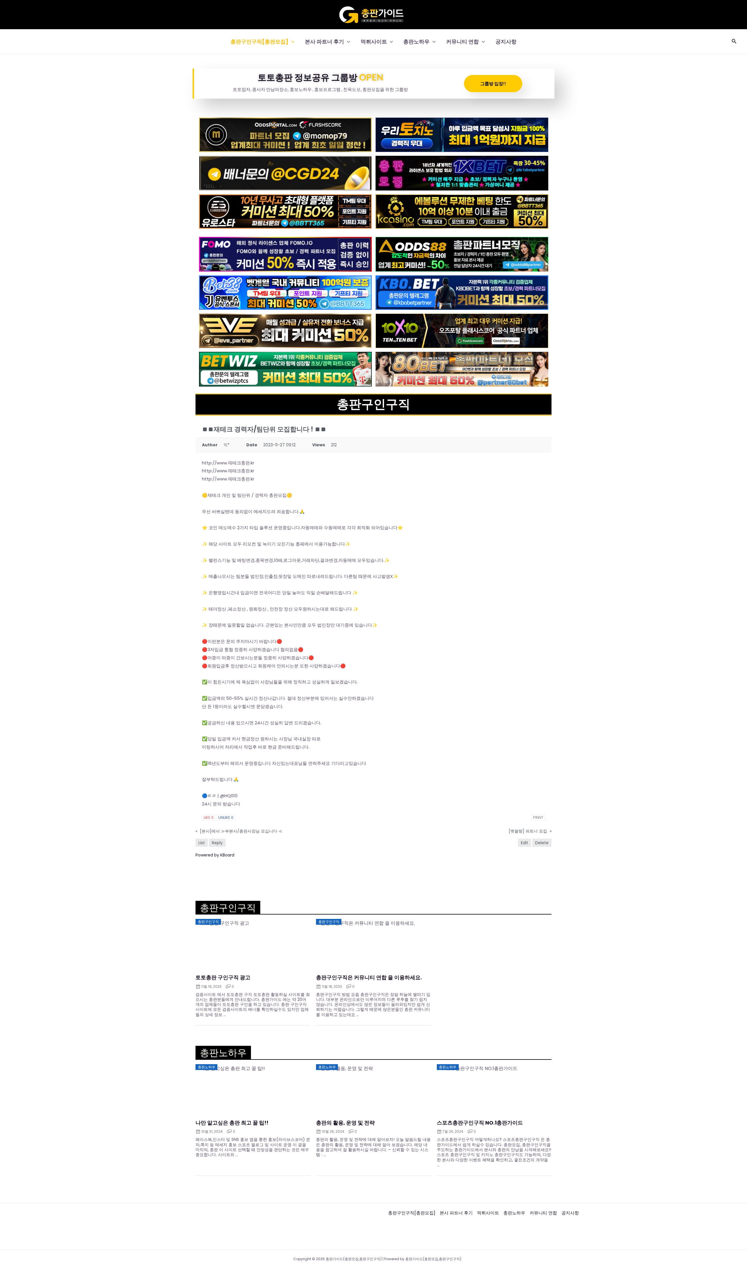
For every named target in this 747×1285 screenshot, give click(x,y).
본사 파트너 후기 (324, 41)
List (201, 843)
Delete (542, 843)
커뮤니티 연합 (462, 41)
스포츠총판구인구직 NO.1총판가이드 (480, 1122)
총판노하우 (416, 41)
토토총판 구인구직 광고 (223, 977)
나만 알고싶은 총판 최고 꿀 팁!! (232, 1122)
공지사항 (505, 41)
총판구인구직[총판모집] (259, 41)
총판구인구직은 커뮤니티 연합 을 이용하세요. (369, 977)
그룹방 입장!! (493, 83)
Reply (217, 843)
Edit (524, 843)
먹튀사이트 (374, 41)
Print (538, 817)
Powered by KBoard (215, 855)
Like (209, 817)
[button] (291, 41)
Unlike (225, 817)
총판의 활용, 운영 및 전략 (345, 1122)
